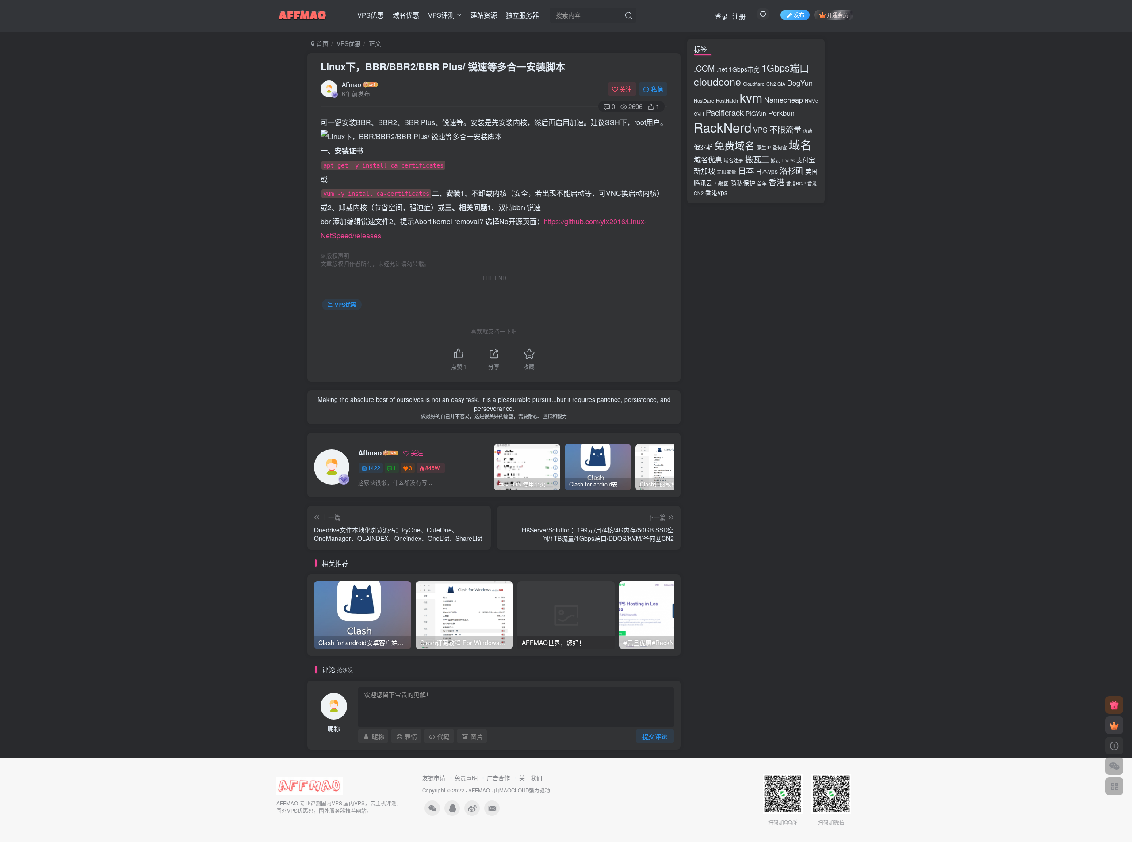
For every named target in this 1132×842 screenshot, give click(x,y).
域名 (800, 145)
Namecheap (783, 99)
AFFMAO (479, 790)
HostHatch (727, 100)
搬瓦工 (757, 159)
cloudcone (717, 81)
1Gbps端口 (785, 67)
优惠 (808, 130)
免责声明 (466, 777)
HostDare (704, 100)
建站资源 (483, 14)
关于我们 (530, 777)
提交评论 (654, 736)
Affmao (351, 84)
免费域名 (734, 145)
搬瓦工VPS (783, 160)
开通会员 (837, 15)
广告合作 (498, 777)
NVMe (811, 100)
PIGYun (756, 113)
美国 (811, 171)
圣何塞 (780, 147)
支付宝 (805, 159)
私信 (657, 88)
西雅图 (721, 183)
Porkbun (781, 112)
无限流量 (726, 171)
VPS (760, 129)
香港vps (716, 192)
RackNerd (722, 127)
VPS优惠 (370, 14)
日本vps (767, 171)
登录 (721, 16)
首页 (321, 43)
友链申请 (433, 777)
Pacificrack (725, 112)
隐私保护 (742, 182)
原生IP (764, 147)
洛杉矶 (791, 170)
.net (721, 69)
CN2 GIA (775, 83)
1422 (374, 467)
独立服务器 (522, 14)
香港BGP (796, 183)
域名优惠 (406, 14)
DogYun (800, 82)
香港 (776, 182)
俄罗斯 (703, 146)
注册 (739, 16)
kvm (751, 97)
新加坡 (704, 170)
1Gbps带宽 (744, 69)
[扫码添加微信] (1114, 766)
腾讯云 (703, 182)
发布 (799, 15)
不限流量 (785, 129)
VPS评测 (441, 14)
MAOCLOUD (514, 790)
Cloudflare (754, 83)
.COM (704, 68)
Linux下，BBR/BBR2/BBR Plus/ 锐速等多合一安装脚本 (443, 66)
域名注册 (733, 160)
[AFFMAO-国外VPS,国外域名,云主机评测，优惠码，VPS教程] (302, 13)
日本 (746, 170)
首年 (762, 183)
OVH (699, 114)
